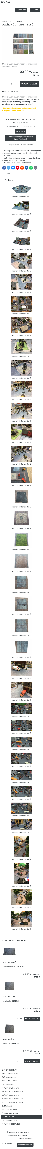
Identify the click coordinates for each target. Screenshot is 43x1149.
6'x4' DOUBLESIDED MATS (11, 1073)
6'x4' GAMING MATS (9, 1070)
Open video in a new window (21, 144)
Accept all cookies (25, 1145)
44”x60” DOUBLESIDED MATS (12, 1092)
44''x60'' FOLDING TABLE (11, 1124)
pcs (21, 1019)
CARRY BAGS (7, 1106)
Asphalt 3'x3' (9, 1039)
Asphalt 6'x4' (9, 962)
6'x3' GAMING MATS (9, 1077)
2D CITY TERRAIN (8, 1117)
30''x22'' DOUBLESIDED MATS (12, 1102)
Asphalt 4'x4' (9, 996)
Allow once (20, 131)
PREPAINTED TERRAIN (9, 1110)
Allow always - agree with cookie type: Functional (20, 138)
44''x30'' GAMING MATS (10, 1095)
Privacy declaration (26, 1139)
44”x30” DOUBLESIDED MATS (12, 1099)
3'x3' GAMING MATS (9, 1084)
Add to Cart (30, 83)
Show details (7, 1143)
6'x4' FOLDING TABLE (9, 1120)
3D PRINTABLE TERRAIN (10, 1113)
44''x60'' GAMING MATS (10, 1088)
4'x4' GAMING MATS (9, 1081)
